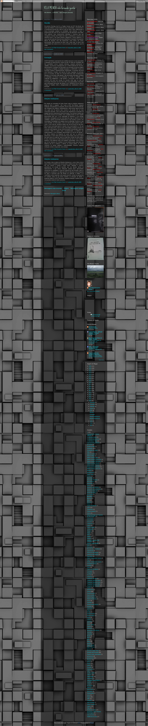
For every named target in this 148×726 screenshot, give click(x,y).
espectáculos (90, 550)
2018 (90, 382)
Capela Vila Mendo (91, 505)
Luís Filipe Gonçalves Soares (94, 288)
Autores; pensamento (92, 490)
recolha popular (91, 672)
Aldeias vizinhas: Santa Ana (94, 468)
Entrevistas (89, 547)
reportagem (90, 678)
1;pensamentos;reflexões (93, 442)
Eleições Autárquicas (51, 99)
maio (91, 423)
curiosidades (90, 529)
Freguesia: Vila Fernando (93, 586)
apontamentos (90, 472)
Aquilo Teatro (90, 474)
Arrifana (89, 476)
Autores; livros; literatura (93, 487)
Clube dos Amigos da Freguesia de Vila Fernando (95, 515)
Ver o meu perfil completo (93, 291)
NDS (88, 639)
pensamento (90, 656)
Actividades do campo (92, 450)
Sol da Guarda (92, 326)
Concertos (89, 521)
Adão (88, 452)
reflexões (89, 674)
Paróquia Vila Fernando (93, 652)
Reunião (47, 23)
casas (88, 507)
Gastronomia (90, 589)
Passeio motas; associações (94, 654)
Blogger (92, 722)
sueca (88, 695)
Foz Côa (89, 574)
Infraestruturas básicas (92, 604)
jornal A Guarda (91, 613)
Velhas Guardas (91, 704)
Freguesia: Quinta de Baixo (93, 580)
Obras (88, 641)
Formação (47, 57)
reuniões (89, 682)
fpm (79, 722)
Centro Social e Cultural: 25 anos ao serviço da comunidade (95, 342)
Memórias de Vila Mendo (93, 630)
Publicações (90, 669)
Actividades (90, 448)
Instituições (90, 608)
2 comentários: (48, 90)
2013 (90, 392)
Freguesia (89, 576)
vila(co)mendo (90, 714)
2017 (90, 384)
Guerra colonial (91, 595)
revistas (89, 683)
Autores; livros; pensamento (94, 489)
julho (91, 410)
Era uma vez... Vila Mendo (93, 548)
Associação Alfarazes (92, 479)
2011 (90, 396)
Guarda (89, 591)
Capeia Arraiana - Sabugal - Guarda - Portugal (95, 332)
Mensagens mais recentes (53, 188)
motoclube (89, 634)
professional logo (95, 316)
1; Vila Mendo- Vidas (92, 441)
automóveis (90, 483)
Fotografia (89, 573)
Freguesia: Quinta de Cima (93, 582)
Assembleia (90, 478)
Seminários (90, 691)
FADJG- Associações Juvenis (94, 558)
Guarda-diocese (91, 593)
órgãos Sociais (90, 645)
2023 (90, 372)
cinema (89, 513)
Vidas (88, 708)
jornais (88, 611)
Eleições (89, 538)
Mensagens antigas (77, 188)
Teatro (88, 696)
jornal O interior (91, 615)
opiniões (89, 643)
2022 (90, 374)
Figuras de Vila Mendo (92, 569)
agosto (92, 408)
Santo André (90, 689)
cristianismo (90, 523)
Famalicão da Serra (92, 563)
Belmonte (89, 498)
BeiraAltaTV (90, 496)
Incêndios (89, 602)
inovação (89, 606)
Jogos (88, 610)
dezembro (92, 402)
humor (88, 600)
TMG (88, 698)
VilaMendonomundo (92, 716)
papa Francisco (91, 647)
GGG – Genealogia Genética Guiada (94, 347)
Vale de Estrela (90, 702)
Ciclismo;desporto (91, 511)
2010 (90, 398)
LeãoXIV (89, 619)
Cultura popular (91, 527)
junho (91, 421)
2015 (90, 388)
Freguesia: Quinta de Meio (93, 584)
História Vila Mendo (92, 598)
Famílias (89, 565)
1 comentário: (47, 183)
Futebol (89, 587)
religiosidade (90, 676)
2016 (90, 386)
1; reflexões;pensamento (93, 439)
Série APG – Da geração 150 (95, 349)
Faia (88, 560)
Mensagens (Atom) (55, 193)
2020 (90, 378)
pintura (88, 661)
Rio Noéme (90, 685)
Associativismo (90, 481)
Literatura (89, 621)
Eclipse (89, 532)
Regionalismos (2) (93, 334)
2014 (90, 390)
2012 (90, 394)
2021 (90, 376)
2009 (90, 400)
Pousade (89, 667)
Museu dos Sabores (93, 328)
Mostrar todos (101, 359)
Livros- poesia (90, 624)
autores (89, 485)
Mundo (88, 635)
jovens (88, 617)
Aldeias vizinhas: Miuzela (93, 463)
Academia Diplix (91, 446)
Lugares (89, 626)
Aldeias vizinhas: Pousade (93, 466)
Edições (89, 536)
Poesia (88, 663)
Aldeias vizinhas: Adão (92, 457)
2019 (90, 380)
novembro (92, 404)
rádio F (89, 671)
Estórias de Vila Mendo (92, 552)
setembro (92, 406)
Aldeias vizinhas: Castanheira (94, 459)
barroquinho (90, 494)
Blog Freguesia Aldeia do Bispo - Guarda (95, 338)
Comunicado (90, 518)
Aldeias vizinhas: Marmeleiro (94, 461)
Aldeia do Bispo (91, 455)
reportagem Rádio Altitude (93, 680)
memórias (89, 628)
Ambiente (89, 470)
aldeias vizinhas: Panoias (93, 465)
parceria (89, 648)
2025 (90, 368)
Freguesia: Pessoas (92, 578)
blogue (88, 503)
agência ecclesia (91, 454)
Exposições (90, 556)
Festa (88, 567)
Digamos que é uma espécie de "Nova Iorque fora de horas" (95, 356)
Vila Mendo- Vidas (91, 709)
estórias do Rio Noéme (92, 554)
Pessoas (89, 659)
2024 (90, 370)
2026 (90, 366)
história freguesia (91, 597)
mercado (89, 632)
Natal (88, 637)
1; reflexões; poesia (92, 437)
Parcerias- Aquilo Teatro (93, 650)
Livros (88, 622)
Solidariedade (90, 693)
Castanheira (90, 509)
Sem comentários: (49, 49)
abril (91, 425)
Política (89, 665)
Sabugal (89, 687)
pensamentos (90, 658)
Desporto (89, 531)
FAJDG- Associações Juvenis (94, 561)
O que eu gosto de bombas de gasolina (94, 353)
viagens (89, 706)
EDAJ (88, 534)
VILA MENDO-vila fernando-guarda (59, 8)
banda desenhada (91, 492)
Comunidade (90, 520)
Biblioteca (89, 502)
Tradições (89, 700)
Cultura (89, 525)
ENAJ (88, 545)
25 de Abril (89, 444)
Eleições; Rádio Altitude (93, 543)
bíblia (88, 500)
